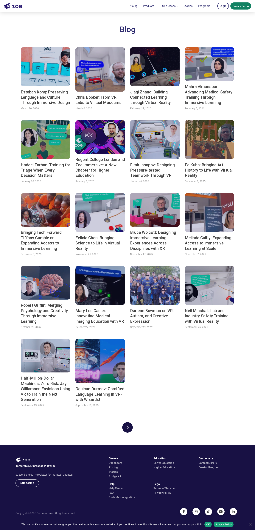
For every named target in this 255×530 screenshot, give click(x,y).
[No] (250, 524)
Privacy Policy (223, 524)
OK (208, 524)
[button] (223, 6)
